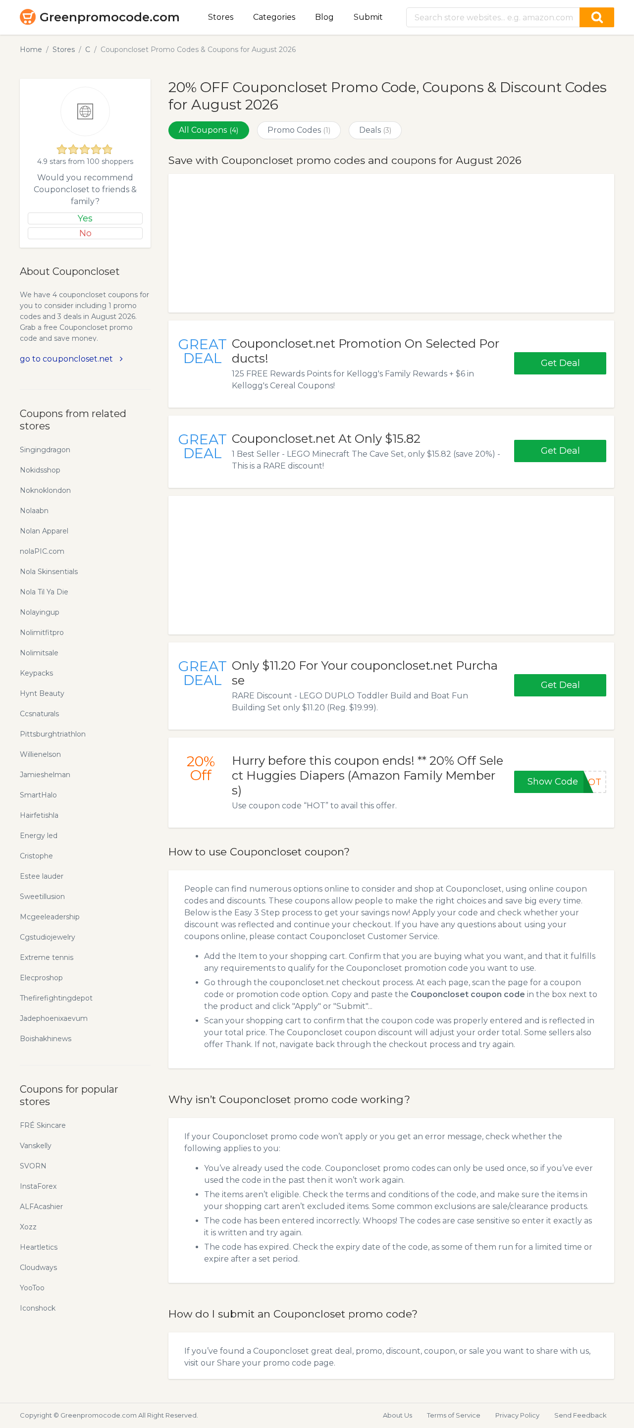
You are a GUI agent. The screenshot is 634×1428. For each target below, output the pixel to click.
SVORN (33, 1166)
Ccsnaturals (39, 713)
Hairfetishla (39, 815)
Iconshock (37, 1308)
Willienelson (40, 754)
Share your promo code (264, 1363)
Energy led (38, 835)
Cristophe (36, 855)
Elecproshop (41, 977)
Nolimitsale (39, 652)
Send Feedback (580, 1415)
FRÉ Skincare (43, 1125)
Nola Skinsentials (49, 571)
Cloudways (38, 1267)
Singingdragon (45, 449)
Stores (220, 17)
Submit (368, 17)
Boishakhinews (45, 1038)
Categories (274, 17)
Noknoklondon (45, 490)
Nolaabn (34, 510)
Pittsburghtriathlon (53, 734)
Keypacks (36, 673)
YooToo (32, 1287)
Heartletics (38, 1247)
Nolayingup (39, 612)
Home (31, 49)
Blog (324, 17)
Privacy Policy (517, 1415)
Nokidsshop (40, 470)
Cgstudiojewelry (47, 937)
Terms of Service (453, 1415)
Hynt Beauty (42, 693)
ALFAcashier (41, 1206)
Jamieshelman (45, 774)
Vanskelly (36, 1145)
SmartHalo (38, 795)
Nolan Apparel (44, 531)
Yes (85, 218)
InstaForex (38, 1186)
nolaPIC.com (42, 551)
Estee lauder (41, 876)
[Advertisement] (391, 243)
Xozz (28, 1226)
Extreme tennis (46, 957)
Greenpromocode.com (110, 17)
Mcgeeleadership (50, 916)
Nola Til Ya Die (44, 591)
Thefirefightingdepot (56, 998)
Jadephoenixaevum (54, 1018)
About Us (397, 1415)
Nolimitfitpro (42, 632)
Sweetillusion (42, 896)
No (85, 233)
